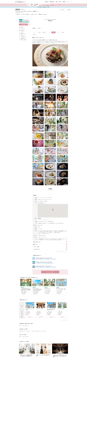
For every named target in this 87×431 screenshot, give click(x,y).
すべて (34, 32)
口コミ (22, 31)
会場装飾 (63, 32)
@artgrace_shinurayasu (41, 235)
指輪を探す (46, 1)
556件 (19, 14)
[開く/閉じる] (66, 241)
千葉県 (16, 12)
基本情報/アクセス (23, 38)
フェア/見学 (23, 36)
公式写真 (23, 28)
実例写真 (23, 30)
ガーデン (58, 32)
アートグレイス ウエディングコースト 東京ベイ (26, 11)
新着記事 (64, 1)
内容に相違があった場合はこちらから (62, 251)
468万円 (45, 14)
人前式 (41, 225)
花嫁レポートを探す (58, 1)
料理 (53, 32)
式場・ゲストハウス (21, 12)
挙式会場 (39, 32)
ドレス (49, 32)
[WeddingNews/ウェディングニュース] (19, 2)
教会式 (39, 225)
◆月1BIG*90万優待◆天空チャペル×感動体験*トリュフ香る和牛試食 (46, 267)
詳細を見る (40, 316)
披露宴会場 (44, 32)
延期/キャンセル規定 (23, 39)
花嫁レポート (23, 33)
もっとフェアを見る (50, 271)
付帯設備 (34, 34)
